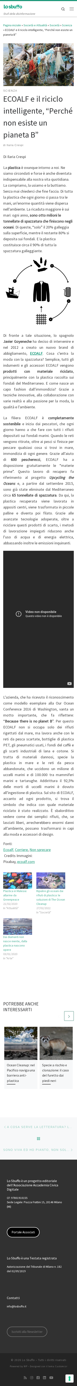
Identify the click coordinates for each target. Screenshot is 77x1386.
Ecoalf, (8, 849)
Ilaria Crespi (15, 145)
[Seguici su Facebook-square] (38, 1377)
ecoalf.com (26, 861)
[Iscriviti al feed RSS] (25, 1377)
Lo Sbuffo (28, 1360)
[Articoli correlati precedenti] (59, 1016)
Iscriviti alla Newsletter (27, 1332)
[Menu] (71, 8)
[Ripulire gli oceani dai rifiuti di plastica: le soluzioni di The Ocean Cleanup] (50, 880)
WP (25, 1366)
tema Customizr (57, 1366)
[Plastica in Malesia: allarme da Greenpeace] (17, 880)
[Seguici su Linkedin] (44, 1377)
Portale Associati (23, 1232)
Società (54, 25)
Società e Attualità (35, 25)
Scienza (67, 25)
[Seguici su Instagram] (31, 1377)
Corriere (21, 849)
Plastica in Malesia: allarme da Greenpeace (15, 895)
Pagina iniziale (12, 25)
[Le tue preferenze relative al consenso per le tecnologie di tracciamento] (69, 1378)
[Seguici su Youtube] (51, 1377)
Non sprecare (40, 849)
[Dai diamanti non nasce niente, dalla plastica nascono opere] (17, 926)
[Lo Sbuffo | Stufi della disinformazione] (12, 6)
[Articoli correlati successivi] (69, 1016)
